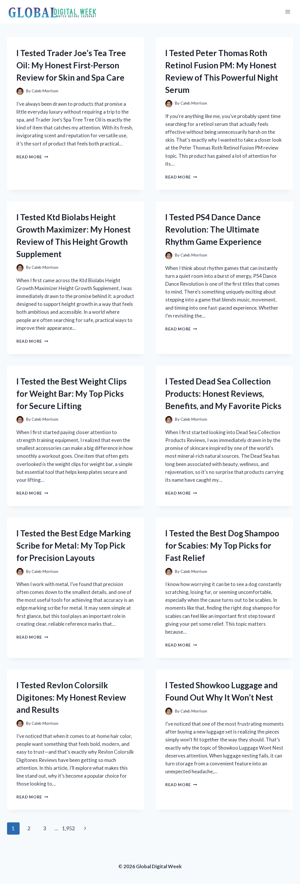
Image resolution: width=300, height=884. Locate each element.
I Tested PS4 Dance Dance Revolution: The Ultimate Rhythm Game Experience (213, 229)
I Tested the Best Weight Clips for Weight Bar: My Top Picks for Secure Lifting (71, 393)
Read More (32, 157)
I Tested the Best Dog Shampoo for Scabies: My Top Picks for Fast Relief (222, 545)
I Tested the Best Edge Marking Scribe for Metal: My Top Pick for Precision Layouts (73, 545)
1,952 (68, 828)
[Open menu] (287, 11)
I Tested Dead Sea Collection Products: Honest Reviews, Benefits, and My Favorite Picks (223, 393)
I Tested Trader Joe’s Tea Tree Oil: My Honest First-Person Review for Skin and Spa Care (71, 65)
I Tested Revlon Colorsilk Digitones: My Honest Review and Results (71, 697)
